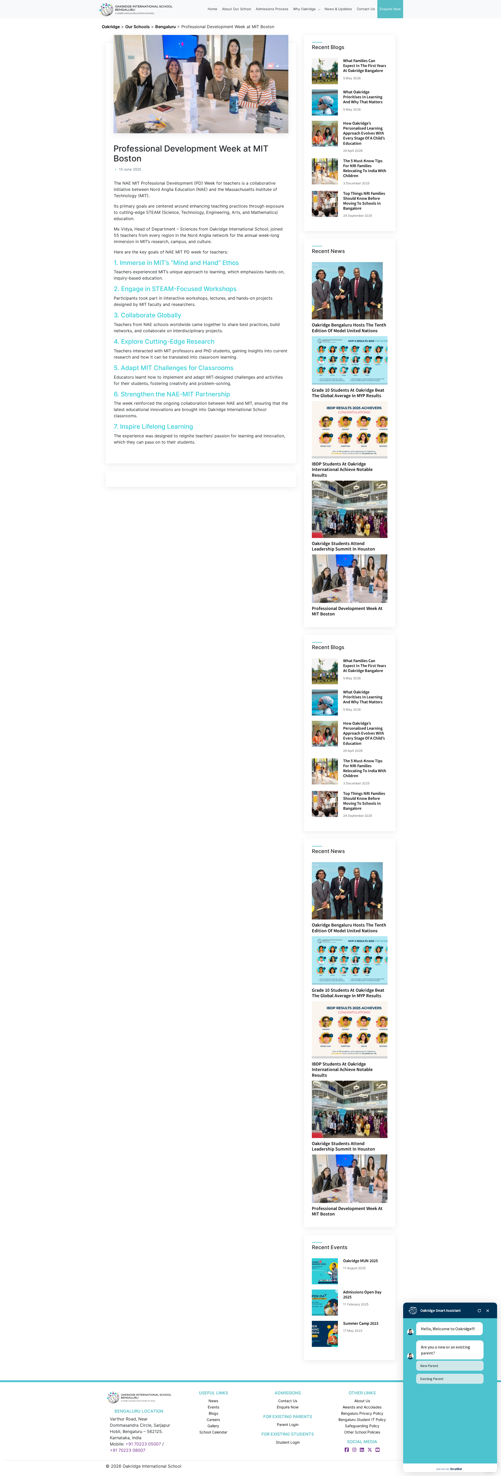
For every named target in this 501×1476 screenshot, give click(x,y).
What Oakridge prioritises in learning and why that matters (363, 96)
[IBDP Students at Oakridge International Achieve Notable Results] (354, 429)
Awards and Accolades (362, 1407)
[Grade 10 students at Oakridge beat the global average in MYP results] (355, 359)
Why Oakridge (305, 9)
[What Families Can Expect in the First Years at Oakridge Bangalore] (325, 71)
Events (213, 1407)
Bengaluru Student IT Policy (362, 1419)
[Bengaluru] (139, 1397)
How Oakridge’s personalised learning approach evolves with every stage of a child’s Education (364, 133)
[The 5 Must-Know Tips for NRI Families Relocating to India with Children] (325, 171)
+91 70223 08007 (127, 1450)
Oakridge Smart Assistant (440, 1310)
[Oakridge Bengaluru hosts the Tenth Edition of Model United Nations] (347, 290)
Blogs (213, 1413)
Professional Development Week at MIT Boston (347, 611)
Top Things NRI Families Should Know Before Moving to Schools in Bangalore (364, 201)
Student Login (288, 1442)
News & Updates (338, 9)
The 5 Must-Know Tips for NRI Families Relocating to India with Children (364, 168)
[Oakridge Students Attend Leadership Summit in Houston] (350, 508)
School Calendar (213, 1432)
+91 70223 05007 (143, 1444)
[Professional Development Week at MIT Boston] (355, 578)
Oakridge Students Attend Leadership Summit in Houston (343, 546)
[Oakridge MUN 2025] (325, 1271)
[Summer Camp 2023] (325, 1334)
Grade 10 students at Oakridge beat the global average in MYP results (348, 393)
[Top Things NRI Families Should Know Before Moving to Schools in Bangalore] (325, 204)
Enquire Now (390, 9)
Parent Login (288, 1424)
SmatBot (456, 1469)
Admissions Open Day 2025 (362, 1294)
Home (212, 9)
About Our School (236, 9)
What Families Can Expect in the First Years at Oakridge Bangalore (364, 65)
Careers (213, 1419)
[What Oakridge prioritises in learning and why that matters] (325, 102)
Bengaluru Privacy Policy (362, 1413)
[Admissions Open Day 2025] (325, 1303)
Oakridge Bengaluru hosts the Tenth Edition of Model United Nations (349, 328)
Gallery (213, 1426)
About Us (362, 1401)
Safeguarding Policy (362, 1426)
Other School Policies (362, 1432)
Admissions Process (272, 9)
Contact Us (366, 9)
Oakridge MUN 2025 (360, 1260)
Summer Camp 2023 (360, 1323)
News (213, 1401)
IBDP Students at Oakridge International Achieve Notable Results (342, 469)
